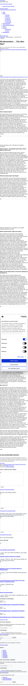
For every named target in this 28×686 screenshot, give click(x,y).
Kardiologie (8, 20)
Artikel (4, 13)
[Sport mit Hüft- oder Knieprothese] (3, 547)
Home (4, 12)
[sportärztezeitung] (8, 9)
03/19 (1, 463)
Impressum (5, 677)
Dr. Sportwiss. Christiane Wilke (12, 515)
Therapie (7, 15)
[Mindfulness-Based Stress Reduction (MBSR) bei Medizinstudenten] (3, 566)
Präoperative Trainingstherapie (7, 511)
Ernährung (8, 19)
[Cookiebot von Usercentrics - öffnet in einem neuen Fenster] (21, 317)
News (12, 584)
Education (5, 28)
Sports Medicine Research (8, 25)
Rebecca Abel (5, 513)
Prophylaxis (8, 29)
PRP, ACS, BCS (10, 465)
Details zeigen (20, 356)
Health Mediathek (6, 23)
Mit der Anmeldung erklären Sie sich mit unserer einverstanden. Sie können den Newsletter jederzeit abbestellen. (13, 634)
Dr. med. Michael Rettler (7, 537)
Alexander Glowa (18, 515)
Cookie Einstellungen (7, 678)
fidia (3, 463)
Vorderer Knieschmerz (10, 466)
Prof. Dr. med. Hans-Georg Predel (13, 559)
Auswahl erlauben (14, 364)
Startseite (2, 37)
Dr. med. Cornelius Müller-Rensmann (9, 454)
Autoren (4, 26)
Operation (7, 18)
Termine (7, 31)
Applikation (5, 656)
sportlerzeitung (6, 32)
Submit (14, 682)
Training (7, 16)
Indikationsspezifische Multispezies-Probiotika (10, 556)
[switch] (25, 343)
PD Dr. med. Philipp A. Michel (9, 492)
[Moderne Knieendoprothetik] (3, 589)
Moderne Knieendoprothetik (7, 489)
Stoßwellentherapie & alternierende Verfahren (12, 604)
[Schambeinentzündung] (12, 539)
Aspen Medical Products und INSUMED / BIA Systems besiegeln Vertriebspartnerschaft (12, 581)
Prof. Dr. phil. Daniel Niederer (16, 513)
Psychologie (8, 22)
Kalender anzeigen (4, 619)
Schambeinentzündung (6, 534)
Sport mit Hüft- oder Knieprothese (7, 549)
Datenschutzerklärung (4, 633)
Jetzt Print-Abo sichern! (8, 6)
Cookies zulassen (14, 360)
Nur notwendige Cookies (14, 368)
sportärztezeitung (22, 572)
